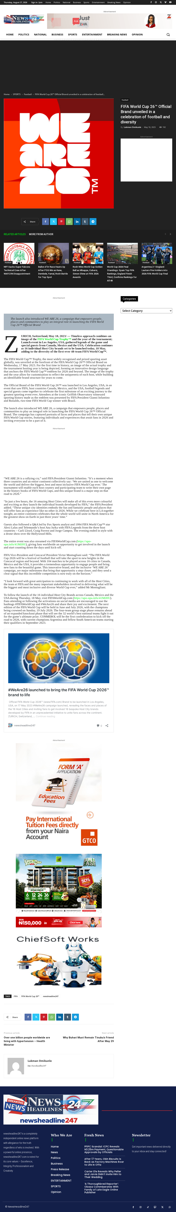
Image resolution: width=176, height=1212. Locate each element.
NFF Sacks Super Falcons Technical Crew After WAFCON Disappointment (17, 270)
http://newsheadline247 (37, 1065)
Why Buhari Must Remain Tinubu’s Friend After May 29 (88, 1039)
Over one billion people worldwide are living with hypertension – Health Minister (27, 1041)
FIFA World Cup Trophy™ (54, 339)
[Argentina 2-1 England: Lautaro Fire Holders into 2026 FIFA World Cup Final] (157, 253)
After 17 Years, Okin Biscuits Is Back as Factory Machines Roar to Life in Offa (104, 1161)
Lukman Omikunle (132, 127)
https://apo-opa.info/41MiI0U (92, 598)
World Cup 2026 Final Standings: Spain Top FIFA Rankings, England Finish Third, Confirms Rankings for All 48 (122, 274)
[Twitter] (161, 2)
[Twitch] (155, 1207)
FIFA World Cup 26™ (30, 996)
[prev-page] (165, 234)
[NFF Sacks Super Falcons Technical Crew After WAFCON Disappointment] (19, 253)
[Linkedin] (77, 221)
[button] (168, 34)
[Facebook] (151, 2)
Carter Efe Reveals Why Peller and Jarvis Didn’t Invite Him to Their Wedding (102, 1174)
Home (7, 94)
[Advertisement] (88, 64)
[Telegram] (93, 221)
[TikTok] (148, 1207)
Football (28, 94)
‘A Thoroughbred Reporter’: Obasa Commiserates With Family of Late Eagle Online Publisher (101, 1188)
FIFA (16, 996)
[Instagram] (156, 2)
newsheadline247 (50, 996)
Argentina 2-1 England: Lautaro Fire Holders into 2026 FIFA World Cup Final (155, 270)
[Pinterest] (61, 221)
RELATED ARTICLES (15, 234)
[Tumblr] (85, 221)
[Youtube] (170, 2)
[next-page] (170, 234)
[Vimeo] (165, 2)
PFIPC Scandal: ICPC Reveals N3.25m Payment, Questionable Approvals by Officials (104, 1149)
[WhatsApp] (69, 221)
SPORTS (17, 94)
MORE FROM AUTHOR (41, 234)
